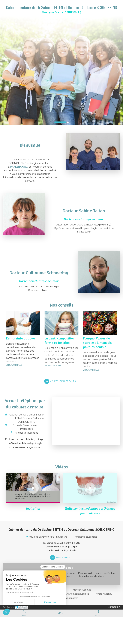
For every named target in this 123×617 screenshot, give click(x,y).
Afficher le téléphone (26, 432)
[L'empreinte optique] (23, 323)
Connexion (114, 606)
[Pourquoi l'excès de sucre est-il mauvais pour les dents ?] (100, 323)
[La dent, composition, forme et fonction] (62, 323)
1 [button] (60, 122)
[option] (61, 70)
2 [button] (68, 122)
